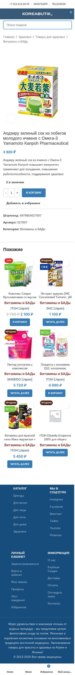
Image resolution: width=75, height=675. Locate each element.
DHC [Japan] (55, 308)
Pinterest (55, 535)
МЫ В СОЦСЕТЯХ (57, 490)
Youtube (55, 528)
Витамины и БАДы (15, 41)
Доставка (54, 578)
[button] (20, 322)
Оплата (53, 585)
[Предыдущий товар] (5, 50)
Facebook (56, 506)
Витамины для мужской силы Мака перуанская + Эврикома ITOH (20, 439)
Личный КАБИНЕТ (18, 554)
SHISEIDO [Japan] (19, 379)
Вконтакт (56, 513)
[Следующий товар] (15, 50)
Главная (8, 37)
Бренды (18, 495)
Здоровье (25, 37)
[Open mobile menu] (5, 14)
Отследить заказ (55, 594)
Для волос (20, 502)
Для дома (19, 524)
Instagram (56, 499)
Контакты (54, 603)
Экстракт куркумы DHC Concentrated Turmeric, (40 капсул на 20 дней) (55, 297)
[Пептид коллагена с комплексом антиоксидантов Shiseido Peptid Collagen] (19, 345)
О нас (52, 560)
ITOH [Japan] (20, 308)
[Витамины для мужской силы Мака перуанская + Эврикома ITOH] (19, 416)
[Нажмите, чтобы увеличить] (11, 118)
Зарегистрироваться (19, 564)
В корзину (33, 192)
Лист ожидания (18, 598)
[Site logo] (37, 13)
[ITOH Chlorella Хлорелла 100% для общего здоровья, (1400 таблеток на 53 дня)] (55, 416)
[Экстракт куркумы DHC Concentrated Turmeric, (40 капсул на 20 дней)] (55, 273)
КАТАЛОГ (20, 488)
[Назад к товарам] (10, 50)
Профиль (17, 589)
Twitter (54, 521)
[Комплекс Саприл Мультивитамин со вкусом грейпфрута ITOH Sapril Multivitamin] (19, 273)
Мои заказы (19, 582)
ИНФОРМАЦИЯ (56, 553)
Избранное (18, 607)
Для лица (19, 510)
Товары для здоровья (50, 37)
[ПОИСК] (67, 25)
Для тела (19, 517)
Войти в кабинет (16, 572)
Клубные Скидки (54, 569)
